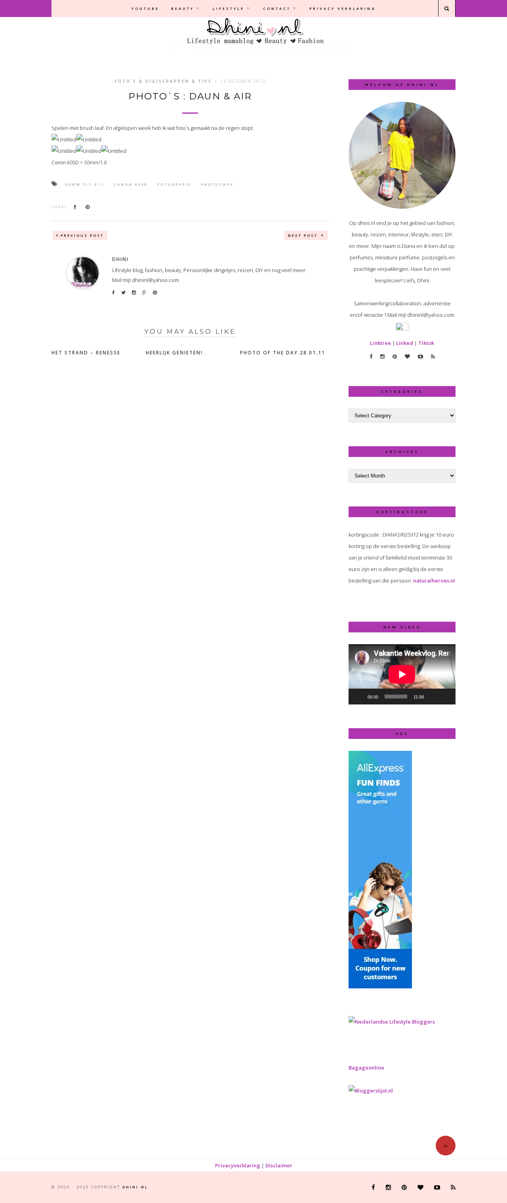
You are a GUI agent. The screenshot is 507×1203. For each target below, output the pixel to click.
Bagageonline (366, 1067)
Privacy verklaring (342, 8)
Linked (404, 342)
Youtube (145, 8)
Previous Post (82, 235)
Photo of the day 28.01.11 (282, 352)
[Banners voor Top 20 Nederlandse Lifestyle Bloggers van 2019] (392, 1021)
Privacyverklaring (237, 1165)
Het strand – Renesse (85, 352)
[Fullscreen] (445, 696)
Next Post (304, 235)
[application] (402, 674)
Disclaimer (278, 1165)
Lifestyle (228, 8)
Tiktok (426, 342)
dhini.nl (135, 1187)
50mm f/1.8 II (84, 184)
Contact (277, 8)
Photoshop (217, 184)
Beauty (182, 8)
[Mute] (432, 696)
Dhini (120, 259)
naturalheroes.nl (434, 580)
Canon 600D (131, 184)
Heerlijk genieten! (174, 352)
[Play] (359, 696)
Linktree (380, 342)
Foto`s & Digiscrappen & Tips (163, 81)
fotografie (174, 184)
